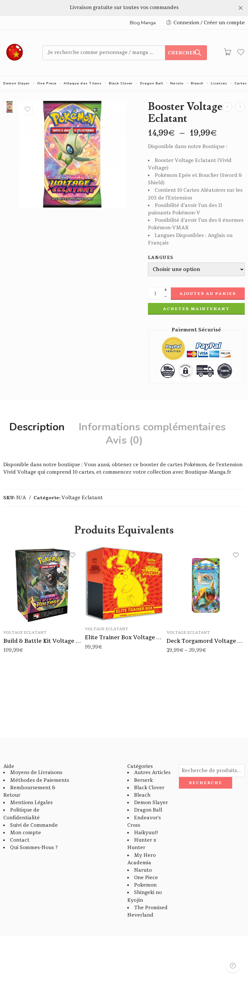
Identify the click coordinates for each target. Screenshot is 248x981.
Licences (219, 83)
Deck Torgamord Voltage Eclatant (206, 641)
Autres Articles (152, 773)
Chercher (182, 53)
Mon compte (25, 833)
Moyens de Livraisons (36, 773)
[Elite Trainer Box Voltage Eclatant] (240, 107)
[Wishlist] (27, 109)
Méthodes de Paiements (39, 780)
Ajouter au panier (208, 293)
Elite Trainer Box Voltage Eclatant (124, 637)
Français (184, 605)
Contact (19, 840)
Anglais (184, 615)
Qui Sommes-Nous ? (33, 848)
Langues (160, 258)
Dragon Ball (151, 83)
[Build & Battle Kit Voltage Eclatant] (42, 585)
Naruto (176, 83)
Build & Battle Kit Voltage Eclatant (42, 641)
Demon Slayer (16, 83)
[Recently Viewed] (232, 965)
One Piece (47, 83)
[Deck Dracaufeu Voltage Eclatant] (227, 107)
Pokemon (145, 885)
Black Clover (121, 83)
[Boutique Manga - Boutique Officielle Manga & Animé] (14, 53)
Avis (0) (124, 440)
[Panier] (227, 52)
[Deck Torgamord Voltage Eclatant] (206, 585)
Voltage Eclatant (82, 498)
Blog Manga (143, 22)
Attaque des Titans (82, 83)
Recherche (205, 782)
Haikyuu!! (146, 833)
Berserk (143, 780)
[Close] (240, 8)
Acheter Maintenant (196, 308)
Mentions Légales (31, 803)
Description (37, 427)
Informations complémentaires (152, 427)
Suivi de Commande (34, 825)
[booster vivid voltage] (10, 107)
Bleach (197, 83)
